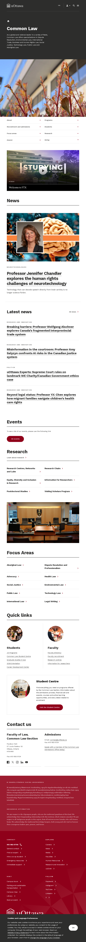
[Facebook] (8, 762)
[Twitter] (12, 762)
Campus (12, 881)
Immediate (14, 865)
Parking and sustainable (16, 886)
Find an (12, 853)
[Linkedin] (22, 762)
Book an (12, 900)
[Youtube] (26, 762)
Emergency (15, 861)
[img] (15, 5)
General (13, 849)
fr (59, 5)
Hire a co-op (15, 857)
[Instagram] (17, 762)
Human (53, 861)
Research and (55, 865)
